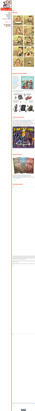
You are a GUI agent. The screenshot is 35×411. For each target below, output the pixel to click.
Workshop (9, 16)
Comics (9, 13)
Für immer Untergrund (18, 117)
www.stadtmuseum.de (17, 178)
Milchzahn (15, 12)
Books (9, 12)
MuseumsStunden (17, 154)
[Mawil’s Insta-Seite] (5, 22)
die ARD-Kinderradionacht (27, 120)
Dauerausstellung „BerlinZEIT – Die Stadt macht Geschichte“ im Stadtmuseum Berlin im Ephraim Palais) (16, 80)
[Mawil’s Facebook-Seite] (7, 22)
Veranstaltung (8, 14)
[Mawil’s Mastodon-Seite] (8, 22)
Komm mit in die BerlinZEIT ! (20, 73)
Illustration (9, 15)
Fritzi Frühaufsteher (18, 184)
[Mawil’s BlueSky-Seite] (10, 22)
